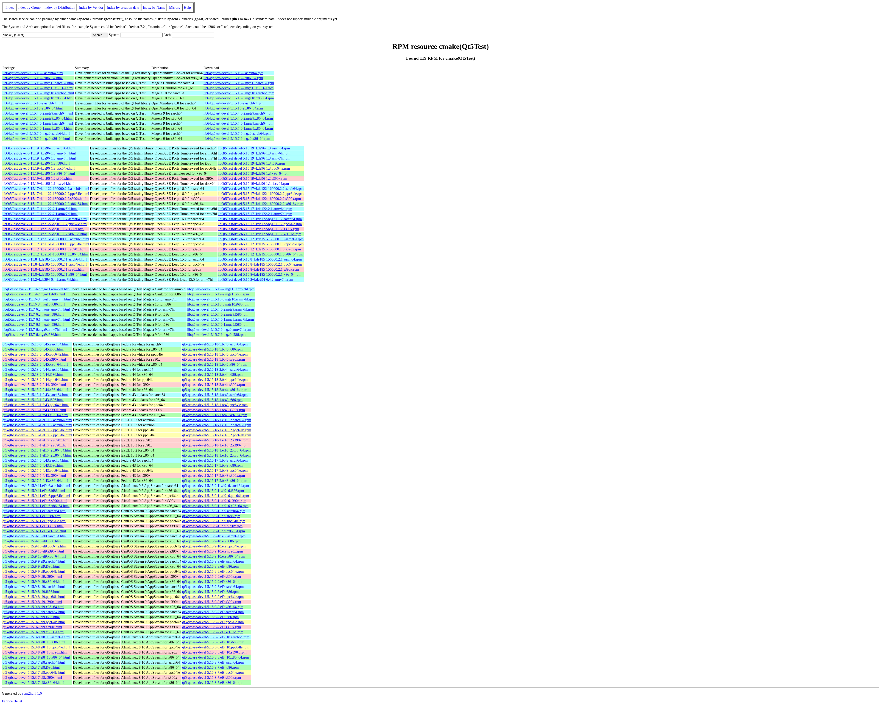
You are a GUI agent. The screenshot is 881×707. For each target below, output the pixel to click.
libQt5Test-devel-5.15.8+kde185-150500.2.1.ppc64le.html (45, 264)
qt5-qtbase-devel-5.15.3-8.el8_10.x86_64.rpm (215, 657)
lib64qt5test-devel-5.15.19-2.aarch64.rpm (233, 73)
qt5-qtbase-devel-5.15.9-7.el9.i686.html (31, 617)
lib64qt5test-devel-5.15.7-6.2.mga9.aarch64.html (38, 113)
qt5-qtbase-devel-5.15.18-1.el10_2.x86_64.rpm (216, 450)
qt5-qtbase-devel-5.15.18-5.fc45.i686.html (33, 349)
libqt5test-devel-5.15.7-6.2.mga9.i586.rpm (217, 314)
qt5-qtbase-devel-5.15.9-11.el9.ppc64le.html (34, 521)
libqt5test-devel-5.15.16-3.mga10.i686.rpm (218, 304)
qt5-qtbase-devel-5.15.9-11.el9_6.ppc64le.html (36, 496)
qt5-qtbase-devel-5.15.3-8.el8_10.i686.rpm (213, 642)
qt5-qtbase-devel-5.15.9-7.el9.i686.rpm (210, 617)
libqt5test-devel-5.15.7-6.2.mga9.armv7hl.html (36, 309)
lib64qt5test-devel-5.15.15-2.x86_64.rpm (233, 108)
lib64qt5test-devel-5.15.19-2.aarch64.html (33, 73)
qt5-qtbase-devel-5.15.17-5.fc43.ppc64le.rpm (215, 470)
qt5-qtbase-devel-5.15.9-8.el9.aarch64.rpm (213, 587)
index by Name (154, 7)
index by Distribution (60, 7)
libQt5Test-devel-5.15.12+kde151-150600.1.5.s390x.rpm (259, 249)
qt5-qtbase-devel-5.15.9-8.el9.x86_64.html (33, 607)
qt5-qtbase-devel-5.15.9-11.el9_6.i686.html (34, 491)
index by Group (29, 7)
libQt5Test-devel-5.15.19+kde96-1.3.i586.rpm (251, 163)
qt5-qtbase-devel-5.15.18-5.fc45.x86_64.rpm (214, 364)
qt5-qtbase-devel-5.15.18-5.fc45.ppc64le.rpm (215, 354)
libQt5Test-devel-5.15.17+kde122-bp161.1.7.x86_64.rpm (259, 234)
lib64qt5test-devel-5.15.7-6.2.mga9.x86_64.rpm (238, 118)
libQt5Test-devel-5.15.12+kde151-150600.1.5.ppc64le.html (46, 244)
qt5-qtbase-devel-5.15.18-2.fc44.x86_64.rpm (214, 390)
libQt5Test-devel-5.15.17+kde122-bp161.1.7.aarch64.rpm (260, 219)
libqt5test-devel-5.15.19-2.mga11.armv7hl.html (36, 289)
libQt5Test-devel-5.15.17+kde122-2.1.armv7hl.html (40, 214)
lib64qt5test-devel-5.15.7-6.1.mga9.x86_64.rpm (238, 128)
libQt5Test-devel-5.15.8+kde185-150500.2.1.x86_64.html (45, 274)
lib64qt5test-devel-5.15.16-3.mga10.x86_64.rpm (239, 98)
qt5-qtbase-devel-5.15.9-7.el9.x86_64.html (33, 632)
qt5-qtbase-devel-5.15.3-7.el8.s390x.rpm (211, 677)
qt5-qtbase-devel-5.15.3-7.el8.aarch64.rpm (213, 662)
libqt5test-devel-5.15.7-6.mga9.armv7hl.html (35, 329)
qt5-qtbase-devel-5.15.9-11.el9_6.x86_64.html (36, 506)
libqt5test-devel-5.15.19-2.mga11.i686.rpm (218, 294)
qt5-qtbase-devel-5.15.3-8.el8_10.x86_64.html (36, 657)
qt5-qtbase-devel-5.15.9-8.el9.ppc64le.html (34, 597)
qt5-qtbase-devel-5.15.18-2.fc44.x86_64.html (35, 390)
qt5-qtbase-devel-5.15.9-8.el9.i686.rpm (210, 592)
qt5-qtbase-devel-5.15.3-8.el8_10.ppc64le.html (36, 647)
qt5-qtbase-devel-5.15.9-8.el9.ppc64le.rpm (213, 597)
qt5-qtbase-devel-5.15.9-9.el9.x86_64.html (33, 582)
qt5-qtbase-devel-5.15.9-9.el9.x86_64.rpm (212, 582)
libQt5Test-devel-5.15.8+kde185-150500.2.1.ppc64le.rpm (260, 264)
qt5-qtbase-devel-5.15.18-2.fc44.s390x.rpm (213, 385)
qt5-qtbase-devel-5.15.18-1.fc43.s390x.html (34, 410)
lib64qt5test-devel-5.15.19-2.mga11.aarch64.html (38, 83)
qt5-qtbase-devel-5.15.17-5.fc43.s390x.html (34, 475)
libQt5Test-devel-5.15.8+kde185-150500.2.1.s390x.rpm (258, 269)
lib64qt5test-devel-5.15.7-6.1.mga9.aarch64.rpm (238, 123)
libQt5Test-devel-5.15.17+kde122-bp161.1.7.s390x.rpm (258, 229)
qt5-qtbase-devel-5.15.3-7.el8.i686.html (31, 667)
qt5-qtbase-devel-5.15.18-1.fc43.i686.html (33, 400)
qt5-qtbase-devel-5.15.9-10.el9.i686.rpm (211, 541)
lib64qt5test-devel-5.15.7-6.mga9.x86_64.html (36, 138)
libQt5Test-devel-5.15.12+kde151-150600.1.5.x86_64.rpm (260, 254)
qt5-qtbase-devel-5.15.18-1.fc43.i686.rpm (212, 400)
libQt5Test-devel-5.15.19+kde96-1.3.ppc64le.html (39, 168)
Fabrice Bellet (12, 701)
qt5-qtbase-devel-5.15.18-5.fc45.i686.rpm (212, 349)
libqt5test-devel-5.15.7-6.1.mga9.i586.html (33, 324)
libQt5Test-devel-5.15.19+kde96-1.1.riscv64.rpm (253, 183)
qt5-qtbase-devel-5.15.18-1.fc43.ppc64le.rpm (215, 405)
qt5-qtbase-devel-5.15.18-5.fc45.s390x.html (34, 359)
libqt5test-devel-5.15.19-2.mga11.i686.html (34, 294)
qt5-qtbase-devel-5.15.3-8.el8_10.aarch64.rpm (215, 637)
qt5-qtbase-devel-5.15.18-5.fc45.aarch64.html (36, 344)
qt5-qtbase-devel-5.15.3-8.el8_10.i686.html (34, 642)
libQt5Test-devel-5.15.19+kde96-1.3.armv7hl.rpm (254, 158)
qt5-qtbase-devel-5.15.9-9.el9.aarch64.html (34, 561)
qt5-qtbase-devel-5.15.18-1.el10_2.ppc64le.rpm (216, 430)
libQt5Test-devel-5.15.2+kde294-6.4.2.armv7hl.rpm (255, 279)
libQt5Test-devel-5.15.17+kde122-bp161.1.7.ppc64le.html (45, 224)
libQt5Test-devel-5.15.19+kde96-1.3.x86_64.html (39, 173)
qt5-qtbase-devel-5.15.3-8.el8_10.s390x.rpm (214, 652)
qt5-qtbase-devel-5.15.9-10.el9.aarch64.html (35, 536)
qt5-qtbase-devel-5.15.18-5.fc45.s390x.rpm (213, 359)
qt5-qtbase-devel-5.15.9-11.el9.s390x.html (33, 526)
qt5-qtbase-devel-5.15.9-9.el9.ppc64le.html (34, 571)
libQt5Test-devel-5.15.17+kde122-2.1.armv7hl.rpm (255, 214)
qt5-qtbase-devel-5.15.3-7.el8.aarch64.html (34, 662)
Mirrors (174, 7)
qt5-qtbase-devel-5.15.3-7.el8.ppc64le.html (34, 672)
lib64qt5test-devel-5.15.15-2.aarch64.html (33, 103)
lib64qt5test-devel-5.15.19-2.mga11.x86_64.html (38, 88)
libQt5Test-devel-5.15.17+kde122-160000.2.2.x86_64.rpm (260, 204)
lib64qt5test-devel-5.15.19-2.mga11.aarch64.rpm (239, 83)
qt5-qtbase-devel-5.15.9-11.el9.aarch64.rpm (213, 511)
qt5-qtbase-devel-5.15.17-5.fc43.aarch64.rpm (215, 460)
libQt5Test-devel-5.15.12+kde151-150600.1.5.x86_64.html (46, 254)
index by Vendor (91, 7)
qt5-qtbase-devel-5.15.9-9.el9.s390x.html (32, 576)
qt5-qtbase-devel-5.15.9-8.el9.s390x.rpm (211, 602)
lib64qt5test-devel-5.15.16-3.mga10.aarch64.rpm (239, 93)
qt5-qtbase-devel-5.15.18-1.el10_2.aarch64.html (37, 420)
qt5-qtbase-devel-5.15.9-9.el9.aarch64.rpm (213, 561)
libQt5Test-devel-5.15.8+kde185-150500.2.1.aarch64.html (45, 259)
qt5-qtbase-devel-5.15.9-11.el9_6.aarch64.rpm (215, 486)
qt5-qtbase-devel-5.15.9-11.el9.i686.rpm (211, 516)
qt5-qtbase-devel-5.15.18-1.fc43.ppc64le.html (36, 405)
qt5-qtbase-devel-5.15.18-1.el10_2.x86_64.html (37, 450)
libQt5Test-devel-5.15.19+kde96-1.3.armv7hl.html (39, 158)
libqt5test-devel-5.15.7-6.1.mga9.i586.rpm (217, 324)
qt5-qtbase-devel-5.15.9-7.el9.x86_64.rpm (212, 632)
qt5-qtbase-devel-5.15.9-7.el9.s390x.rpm (211, 627)
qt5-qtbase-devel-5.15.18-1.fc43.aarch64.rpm (215, 395)
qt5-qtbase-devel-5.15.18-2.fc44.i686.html (33, 374)
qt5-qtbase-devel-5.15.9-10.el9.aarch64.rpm (213, 536)
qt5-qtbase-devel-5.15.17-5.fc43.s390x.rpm (213, 475)
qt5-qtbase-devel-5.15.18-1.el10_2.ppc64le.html (37, 430)
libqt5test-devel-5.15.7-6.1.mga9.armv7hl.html (36, 319)
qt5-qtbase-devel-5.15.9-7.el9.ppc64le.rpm (213, 622)
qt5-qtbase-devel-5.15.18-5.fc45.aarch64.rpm (215, 344)
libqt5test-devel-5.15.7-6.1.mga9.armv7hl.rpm (220, 319)
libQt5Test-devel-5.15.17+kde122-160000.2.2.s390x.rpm (259, 199)
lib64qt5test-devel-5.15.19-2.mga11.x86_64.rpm (238, 88)
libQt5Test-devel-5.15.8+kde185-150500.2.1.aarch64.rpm (260, 259)
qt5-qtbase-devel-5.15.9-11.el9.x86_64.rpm (213, 531)
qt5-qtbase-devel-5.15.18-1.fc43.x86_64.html (35, 415)
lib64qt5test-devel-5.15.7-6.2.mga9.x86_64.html (37, 118)
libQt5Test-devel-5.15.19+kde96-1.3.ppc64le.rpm (254, 168)
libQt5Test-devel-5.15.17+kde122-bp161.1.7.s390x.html (43, 229)
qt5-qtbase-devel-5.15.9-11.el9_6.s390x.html (35, 501)
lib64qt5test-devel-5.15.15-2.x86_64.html (33, 108)
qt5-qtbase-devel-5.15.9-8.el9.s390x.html (32, 602)
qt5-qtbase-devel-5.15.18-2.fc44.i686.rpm (212, 374)
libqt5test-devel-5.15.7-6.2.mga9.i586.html (33, 314)
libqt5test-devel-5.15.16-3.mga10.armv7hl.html (37, 299)
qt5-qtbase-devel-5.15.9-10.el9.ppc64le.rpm (213, 546)
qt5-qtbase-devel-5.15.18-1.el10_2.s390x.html (36, 440)
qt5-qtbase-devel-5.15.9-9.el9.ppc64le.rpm (213, 571)
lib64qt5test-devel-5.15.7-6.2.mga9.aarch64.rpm (238, 113)
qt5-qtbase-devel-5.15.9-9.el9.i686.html (31, 566)
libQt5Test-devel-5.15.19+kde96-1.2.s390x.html (37, 178)
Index (10, 7)
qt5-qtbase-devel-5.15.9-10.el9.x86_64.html (34, 556)
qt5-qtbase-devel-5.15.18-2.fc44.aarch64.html (36, 369)
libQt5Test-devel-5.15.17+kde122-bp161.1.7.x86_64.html (45, 234)
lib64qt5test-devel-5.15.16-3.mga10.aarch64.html (38, 93)
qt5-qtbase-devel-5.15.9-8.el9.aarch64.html (34, 587)
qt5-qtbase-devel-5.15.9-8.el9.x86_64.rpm (212, 607)
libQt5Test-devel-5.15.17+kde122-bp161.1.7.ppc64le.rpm (260, 224)
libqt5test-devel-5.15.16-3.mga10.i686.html (34, 304)
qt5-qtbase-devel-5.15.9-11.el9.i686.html (32, 516)
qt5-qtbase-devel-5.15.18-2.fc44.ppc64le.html (36, 380)
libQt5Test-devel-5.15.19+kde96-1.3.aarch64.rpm (254, 148)
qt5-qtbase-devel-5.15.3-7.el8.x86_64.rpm (212, 683)
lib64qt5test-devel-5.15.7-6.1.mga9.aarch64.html (38, 123)
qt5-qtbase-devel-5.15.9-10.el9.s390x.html (33, 551)
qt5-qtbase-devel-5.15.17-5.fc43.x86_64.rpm (214, 481)
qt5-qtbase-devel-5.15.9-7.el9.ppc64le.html (34, 622)
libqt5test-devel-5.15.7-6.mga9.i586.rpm (216, 335)
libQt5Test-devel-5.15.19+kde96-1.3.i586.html (36, 163)
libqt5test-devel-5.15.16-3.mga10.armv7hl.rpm (221, 299)
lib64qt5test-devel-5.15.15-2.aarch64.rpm (233, 103)
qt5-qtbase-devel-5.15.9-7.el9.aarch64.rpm (213, 612)
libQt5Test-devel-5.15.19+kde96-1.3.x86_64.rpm (253, 173)
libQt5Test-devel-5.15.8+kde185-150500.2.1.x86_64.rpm (259, 274)
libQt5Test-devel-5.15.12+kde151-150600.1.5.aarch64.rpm (261, 239)
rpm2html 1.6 (32, 693)
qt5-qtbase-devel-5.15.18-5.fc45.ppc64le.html (36, 354)
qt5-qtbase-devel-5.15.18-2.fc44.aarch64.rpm (215, 369)
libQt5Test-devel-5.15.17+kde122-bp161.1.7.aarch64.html (45, 219)
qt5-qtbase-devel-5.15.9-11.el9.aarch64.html (34, 511)
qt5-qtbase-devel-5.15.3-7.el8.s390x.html (32, 677)
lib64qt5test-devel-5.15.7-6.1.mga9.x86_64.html (37, 128)
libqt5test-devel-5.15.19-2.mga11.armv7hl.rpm (220, 289)
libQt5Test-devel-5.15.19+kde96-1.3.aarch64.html (39, 148)
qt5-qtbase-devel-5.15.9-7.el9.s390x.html (32, 627)
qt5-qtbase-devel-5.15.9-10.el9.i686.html (32, 541)
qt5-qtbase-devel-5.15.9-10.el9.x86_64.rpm (213, 556)
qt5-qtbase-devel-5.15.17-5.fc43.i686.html (33, 465)
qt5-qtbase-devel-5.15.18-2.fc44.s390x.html (34, 385)
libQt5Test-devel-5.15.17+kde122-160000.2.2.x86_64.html (46, 204)
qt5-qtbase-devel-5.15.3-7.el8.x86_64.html (33, 683)
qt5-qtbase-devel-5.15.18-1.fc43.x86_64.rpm (214, 415)
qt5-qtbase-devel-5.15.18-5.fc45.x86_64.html (35, 364)
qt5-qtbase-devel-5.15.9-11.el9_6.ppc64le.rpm (215, 496)
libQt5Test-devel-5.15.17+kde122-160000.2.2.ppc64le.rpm (261, 194)
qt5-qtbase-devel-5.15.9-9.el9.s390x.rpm (211, 576)
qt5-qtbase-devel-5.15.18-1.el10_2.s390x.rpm (215, 440)
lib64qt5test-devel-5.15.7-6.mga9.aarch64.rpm (237, 133)
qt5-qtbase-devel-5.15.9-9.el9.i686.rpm (210, 566)
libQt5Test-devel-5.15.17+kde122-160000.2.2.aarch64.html (46, 189)
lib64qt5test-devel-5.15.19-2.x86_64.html (33, 78)
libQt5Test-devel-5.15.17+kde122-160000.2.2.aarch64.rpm (261, 189)
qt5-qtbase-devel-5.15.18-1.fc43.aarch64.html (36, 395)
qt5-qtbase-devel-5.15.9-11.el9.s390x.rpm (212, 526)
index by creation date (123, 7)
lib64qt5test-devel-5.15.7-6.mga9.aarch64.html (36, 133)
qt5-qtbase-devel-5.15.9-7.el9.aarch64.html (34, 612)
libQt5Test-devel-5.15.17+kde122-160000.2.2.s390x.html (44, 199)
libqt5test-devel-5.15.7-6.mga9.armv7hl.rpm (219, 329)
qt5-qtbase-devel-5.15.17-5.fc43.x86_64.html (35, 481)
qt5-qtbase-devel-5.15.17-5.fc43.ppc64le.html (36, 470)
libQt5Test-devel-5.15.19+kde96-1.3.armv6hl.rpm (254, 153)
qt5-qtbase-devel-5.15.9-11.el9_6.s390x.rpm (214, 501)
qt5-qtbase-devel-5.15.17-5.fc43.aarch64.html (36, 460)
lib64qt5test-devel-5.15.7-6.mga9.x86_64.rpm (237, 138)
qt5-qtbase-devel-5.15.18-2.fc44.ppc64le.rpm (215, 380)
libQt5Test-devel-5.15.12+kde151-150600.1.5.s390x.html (44, 249)
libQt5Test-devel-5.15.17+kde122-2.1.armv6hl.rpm (255, 209)
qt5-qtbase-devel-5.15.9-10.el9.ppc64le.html (35, 546)
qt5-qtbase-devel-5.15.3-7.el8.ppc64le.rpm (213, 672)
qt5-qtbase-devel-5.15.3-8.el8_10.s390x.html (35, 652)
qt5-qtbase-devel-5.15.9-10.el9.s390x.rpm (212, 551)
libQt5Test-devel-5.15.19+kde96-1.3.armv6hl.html (39, 153)
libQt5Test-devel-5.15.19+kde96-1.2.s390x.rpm (252, 178)
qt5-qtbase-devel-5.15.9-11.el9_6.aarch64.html (36, 486)
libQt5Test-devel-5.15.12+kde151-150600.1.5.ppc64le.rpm (261, 244)
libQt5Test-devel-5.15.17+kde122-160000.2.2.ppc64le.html (46, 194)
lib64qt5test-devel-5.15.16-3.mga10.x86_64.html (38, 98)
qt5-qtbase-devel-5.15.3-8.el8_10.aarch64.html (36, 637)
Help (187, 7)
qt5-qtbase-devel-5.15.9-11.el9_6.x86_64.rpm (215, 506)
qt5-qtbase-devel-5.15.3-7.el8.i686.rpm (210, 667)
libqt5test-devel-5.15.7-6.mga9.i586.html (32, 335)
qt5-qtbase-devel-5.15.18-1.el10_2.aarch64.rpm (216, 420)
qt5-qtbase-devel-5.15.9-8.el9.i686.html (31, 592)
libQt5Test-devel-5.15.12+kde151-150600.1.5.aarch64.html (46, 239)
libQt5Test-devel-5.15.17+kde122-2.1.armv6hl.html (40, 209)
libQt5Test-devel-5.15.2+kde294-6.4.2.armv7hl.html (40, 279)
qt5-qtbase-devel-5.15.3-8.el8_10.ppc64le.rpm (215, 647)
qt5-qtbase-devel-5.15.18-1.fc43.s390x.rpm (213, 410)
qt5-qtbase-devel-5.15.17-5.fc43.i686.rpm (212, 465)
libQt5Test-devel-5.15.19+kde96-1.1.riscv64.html (38, 183)
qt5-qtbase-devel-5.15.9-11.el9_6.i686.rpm (213, 491)
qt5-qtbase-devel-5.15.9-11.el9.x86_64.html (34, 531)
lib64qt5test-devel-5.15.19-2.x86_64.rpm (233, 78)
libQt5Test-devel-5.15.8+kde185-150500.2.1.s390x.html (43, 269)
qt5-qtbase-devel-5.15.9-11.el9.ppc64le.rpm (213, 521)
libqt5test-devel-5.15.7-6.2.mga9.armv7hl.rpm (220, 309)
